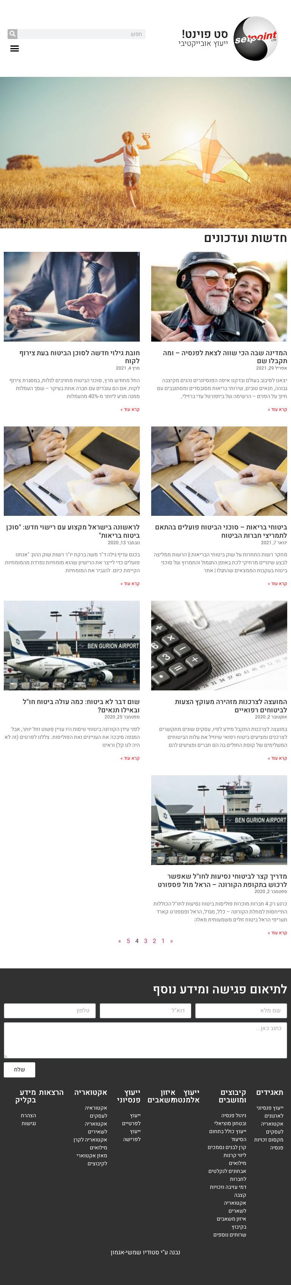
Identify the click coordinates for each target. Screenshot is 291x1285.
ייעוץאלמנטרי (185, 1096)
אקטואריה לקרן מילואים (90, 1144)
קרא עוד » (277, 409)
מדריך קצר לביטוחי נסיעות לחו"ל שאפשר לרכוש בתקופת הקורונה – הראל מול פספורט (222, 880)
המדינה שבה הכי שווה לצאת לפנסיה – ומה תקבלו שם (225, 357)
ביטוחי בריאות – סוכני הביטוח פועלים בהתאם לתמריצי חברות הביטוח (221, 531)
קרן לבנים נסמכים (227, 1147)
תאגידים (269, 1092)
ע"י (165, 1252)
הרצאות (51, 1092)
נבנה (174, 1252)
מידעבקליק (25, 1096)
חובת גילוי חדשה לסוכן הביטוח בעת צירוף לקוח (79, 357)
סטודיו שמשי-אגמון (135, 1252)
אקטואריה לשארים (235, 1207)
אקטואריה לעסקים (272, 1128)
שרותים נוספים (229, 1235)
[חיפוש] (12, 34)
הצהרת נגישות (28, 1119)
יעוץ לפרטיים (131, 1119)
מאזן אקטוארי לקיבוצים (92, 1160)
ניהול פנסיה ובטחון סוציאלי (230, 1119)
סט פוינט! (205, 34)
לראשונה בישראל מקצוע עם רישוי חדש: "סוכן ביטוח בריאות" (73, 531)
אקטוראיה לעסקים (96, 1112)
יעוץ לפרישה (132, 1135)
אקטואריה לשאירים (96, 1128)
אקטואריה (90, 1092)
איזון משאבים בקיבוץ (231, 1223)
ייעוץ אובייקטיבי (203, 43)
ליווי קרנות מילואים (235, 1159)
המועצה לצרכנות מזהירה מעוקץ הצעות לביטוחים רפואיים (231, 706)
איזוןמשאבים (161, 1096)
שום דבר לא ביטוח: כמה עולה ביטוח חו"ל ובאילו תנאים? (81, 706)
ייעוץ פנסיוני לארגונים (270, 1112)
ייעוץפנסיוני (129, 1096)
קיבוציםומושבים (232, 1096)
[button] (15, 48)
